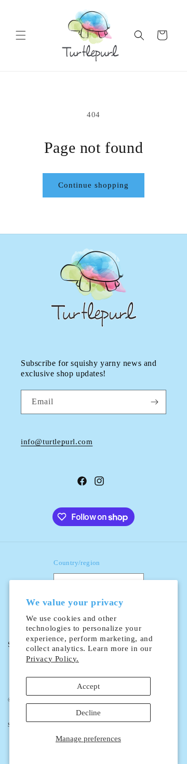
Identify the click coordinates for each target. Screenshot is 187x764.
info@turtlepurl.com (56, 441)
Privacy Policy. (52, 659)
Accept (88, 686)
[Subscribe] (154, 402)
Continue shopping (93, 185)
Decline (88, 713)
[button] (20, 35)
